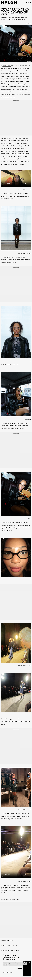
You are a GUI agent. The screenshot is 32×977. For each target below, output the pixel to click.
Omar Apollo (12, 86)
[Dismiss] (29, 962)
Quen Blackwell (6, 89)
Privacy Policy (10, 972)
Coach (28, 68)
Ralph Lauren (6, 65)
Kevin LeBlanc (5, 23)
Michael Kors (8, 68)
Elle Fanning (5, 84)
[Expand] (24, 962)
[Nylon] (9, 2)
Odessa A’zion (21, 153)
